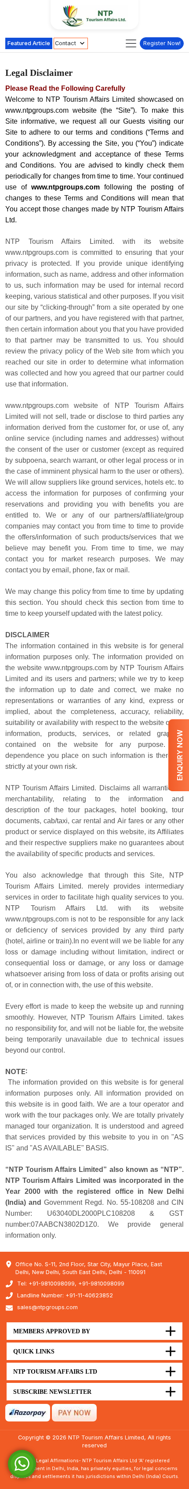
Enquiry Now (179, 755)
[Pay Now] (74, 1412)
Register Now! (162, 43)
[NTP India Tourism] (94, 16)
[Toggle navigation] (131, 43)
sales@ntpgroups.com (47, 1307)
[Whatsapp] (22, 1463)
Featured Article (28, 43)
